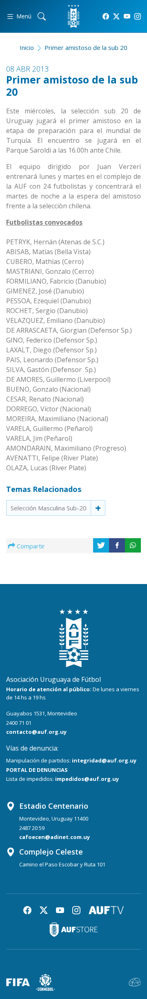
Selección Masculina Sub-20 (49, 508)
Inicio (27, 47)
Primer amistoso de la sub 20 (86, 47)
